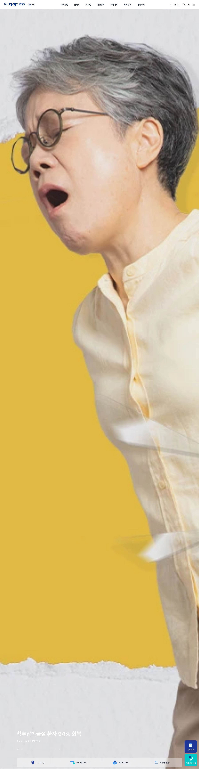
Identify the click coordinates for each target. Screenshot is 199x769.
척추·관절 (64, 4)
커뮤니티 (114, 4)
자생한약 (100, 4)
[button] (59, 749)
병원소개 (141, 4)
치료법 (88, 4)
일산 (30, 4)
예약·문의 (127, 4)
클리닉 (76, 4)
